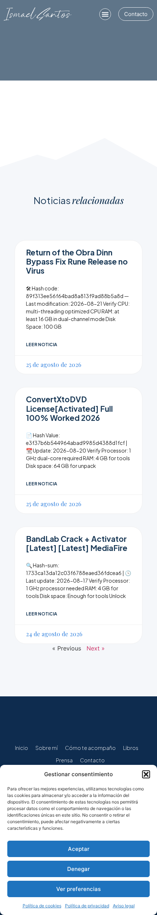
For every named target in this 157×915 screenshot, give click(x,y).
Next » (96, 648)
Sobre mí (46, 747)
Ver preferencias (78, 888)
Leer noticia (41, 344)
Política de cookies (42, 905)
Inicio (21, 747)
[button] (146, 774)
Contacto (92, 760)
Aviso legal (124, 905)
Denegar (78, 868)
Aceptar (78, 848)
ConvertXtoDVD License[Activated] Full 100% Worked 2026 (69, 408)
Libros (130, 747)
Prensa (64, 760)
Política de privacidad (87, 905)
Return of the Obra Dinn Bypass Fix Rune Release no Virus (77, 261)
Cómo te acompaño (90, 747)
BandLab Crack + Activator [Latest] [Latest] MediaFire (76, 543)
